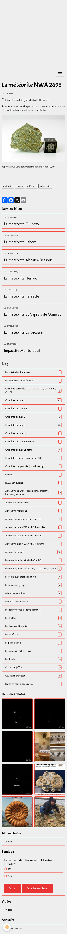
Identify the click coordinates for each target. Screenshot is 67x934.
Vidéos (8, 909)
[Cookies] (7, 927)
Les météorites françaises (32, 372)
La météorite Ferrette (21, 296)
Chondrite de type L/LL (32, 433)
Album (8, 841)
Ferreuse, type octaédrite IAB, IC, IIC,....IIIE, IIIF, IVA (32, 568)
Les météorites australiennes (32, 380)
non (10, 875)
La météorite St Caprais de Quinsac (32, 314)
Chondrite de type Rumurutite (32, 441)
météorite (8, 186)
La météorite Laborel (21, 242)
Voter (12, 888)
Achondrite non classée (32, 502)
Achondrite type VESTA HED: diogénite (32, 543)
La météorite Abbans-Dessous (28, 260)
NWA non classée (32, 482)
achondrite (45, 186)
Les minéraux (32, 634)
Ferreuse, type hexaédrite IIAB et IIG (32, 560)
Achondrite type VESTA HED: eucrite (30, 100)
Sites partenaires (13, 928)
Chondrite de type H (32, 400)
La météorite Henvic (20, 278)
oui (9, 868)
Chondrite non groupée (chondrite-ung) (32, 466)
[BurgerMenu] (60, 74)
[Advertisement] (33, 33)
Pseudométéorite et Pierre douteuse (32, 609)
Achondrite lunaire (32, 552)
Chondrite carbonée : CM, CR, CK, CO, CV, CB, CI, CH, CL (33, 390)
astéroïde (31, 186)
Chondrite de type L (32, 416)
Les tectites (32, 618)
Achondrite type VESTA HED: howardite (32, 527)
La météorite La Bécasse (23, 332)
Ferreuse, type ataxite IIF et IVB (32, 576)
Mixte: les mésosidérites (32, 601)
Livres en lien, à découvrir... (32, 684)
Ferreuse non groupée (32, 585)
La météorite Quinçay (21, 224)
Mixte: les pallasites (32, 593)
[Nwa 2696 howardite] (33, 138)
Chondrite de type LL (32, 425)
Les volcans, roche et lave (32, 651)
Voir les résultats (37, 888)
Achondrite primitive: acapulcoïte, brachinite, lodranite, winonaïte (33, 492)
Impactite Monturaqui (22, 350)
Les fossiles (32, 659)
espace (19, 186)
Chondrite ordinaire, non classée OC (32, 458)
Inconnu (32, 474)
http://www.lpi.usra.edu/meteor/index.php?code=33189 (28, 166)
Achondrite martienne (32, 510)
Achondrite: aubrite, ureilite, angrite (32, 519)
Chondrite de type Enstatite (32, 449)
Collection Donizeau (32, 675)
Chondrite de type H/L (32, 408)
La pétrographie (32, 642)
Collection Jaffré (32, 667)
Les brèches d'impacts (32, 626)
